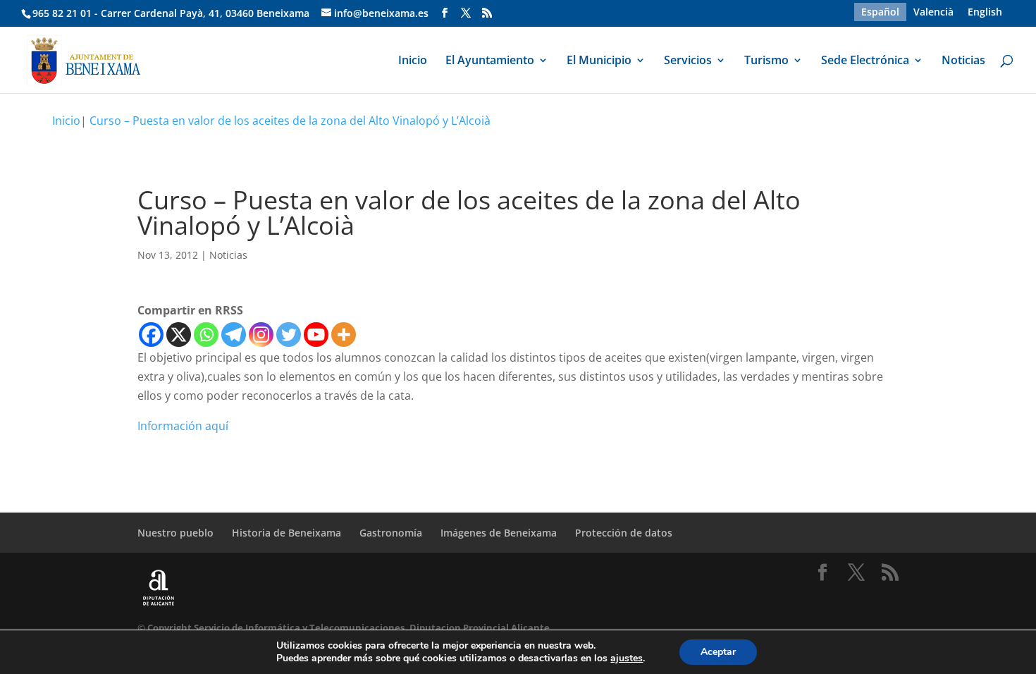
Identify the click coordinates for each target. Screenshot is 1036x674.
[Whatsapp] (206, 334)
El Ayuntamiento (489, 61)
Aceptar (718, 651)
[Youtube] (316, 334)
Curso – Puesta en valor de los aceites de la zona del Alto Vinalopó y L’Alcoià (290, 120)
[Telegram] (233, 334)
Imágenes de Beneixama (498, 532)
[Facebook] (151, 334)
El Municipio (599, 61)
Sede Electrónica (865, 61)
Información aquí (182, 426)
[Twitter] (288, 334)
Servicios (688, 61)
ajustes (626, 658)
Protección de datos (623, 532)
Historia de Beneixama (286, 532)
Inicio (412, 61)
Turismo (766, 61)
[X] (178, 334)
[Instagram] (261, 334)
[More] (343, 334)
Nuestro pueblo (175, 532)
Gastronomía (390, 532)
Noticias (963, 61)
